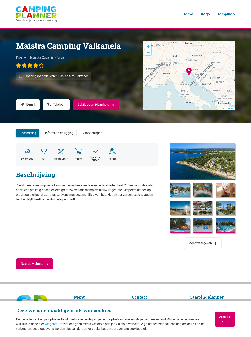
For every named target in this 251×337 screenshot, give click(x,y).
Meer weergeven (200, 243)
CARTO (230, 108)
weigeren (51, 324)
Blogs (204, 14)
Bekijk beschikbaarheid (93, 104)
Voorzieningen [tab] (92, 133)
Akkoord (224, 317)
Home (187, 14)
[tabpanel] (125, 190)
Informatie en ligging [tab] (59, 133)
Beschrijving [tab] (27, 133)
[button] (189, 72)
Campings (225, 14)
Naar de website (32, 263)
